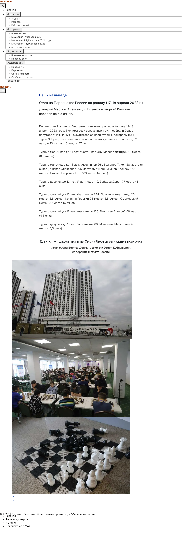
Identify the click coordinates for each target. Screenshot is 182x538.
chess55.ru (6, 1)
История (12, 29)
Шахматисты (18, 33)
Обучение (13, 51)
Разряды (16, 21)
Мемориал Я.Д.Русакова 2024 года (31, 40)
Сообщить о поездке (23, 77)
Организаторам (20, 73)
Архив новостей (20, 47)
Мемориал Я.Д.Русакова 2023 (28, 43)
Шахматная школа (21, 55)
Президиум (17, 66)
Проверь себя (19, 58)
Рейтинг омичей (20, 25)
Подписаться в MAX (18, 526)
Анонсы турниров (17, 519)
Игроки (11, 14)
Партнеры (17, 70)
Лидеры (15, 18)
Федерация (14, 62)
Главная (11, 9)
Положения (13, 80)
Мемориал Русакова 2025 (26, 36)
